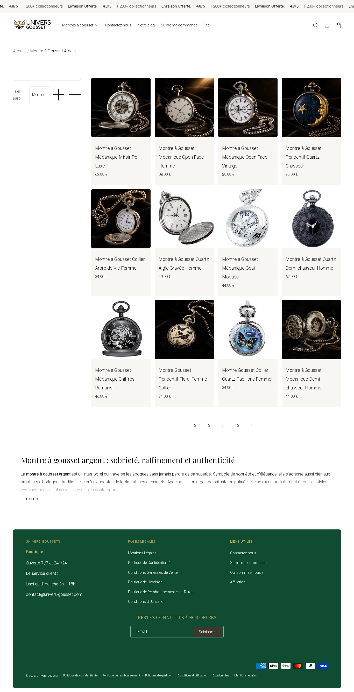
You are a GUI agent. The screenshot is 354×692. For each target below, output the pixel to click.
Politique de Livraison (145, 582)
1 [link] (181, 425)
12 (237, 425)
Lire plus (29, 499)
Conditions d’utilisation (193, 675)
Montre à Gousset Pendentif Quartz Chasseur (304, 157)
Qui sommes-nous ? (246, 572)
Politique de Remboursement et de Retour (161, 592)
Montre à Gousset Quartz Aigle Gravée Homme (184, 263)
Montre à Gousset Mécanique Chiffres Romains (114, 378)
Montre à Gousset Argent (53, 50)
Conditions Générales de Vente (153, 572)
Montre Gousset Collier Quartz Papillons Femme (246, 374)
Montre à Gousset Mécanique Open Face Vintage (244, 157)
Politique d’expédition (159, 675)
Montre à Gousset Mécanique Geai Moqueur (240, 267)
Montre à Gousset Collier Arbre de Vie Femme (120, 263)
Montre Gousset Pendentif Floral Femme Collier (183, 378)
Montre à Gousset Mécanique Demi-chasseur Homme (304, 378)
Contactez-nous (243, 553)
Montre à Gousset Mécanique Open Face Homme (181, 157)
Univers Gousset (47, 675)
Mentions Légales (142, 553)
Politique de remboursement (121, 675)
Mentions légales (245, 675)
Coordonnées (221, 675)
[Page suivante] (251, 425)
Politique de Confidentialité (149, 563)
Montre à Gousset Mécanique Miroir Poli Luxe (117, 157)
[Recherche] (315, 25)
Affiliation (237, 582)
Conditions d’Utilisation (147, 601)
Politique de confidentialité (80, 675)
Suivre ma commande (248, 563)
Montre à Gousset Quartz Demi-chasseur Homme (311, 263)
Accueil (19, 50)
